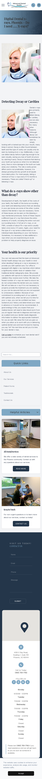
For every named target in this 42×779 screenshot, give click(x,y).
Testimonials (8, 393)
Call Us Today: (21, 671)
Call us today (7, 335)
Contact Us (8, 400)
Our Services (9, 379)
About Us (7, 372)
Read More (21, 469)
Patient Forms (9, 386)
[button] (3, 5)
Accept (21, 773)
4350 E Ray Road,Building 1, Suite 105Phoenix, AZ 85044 (21, 654)
